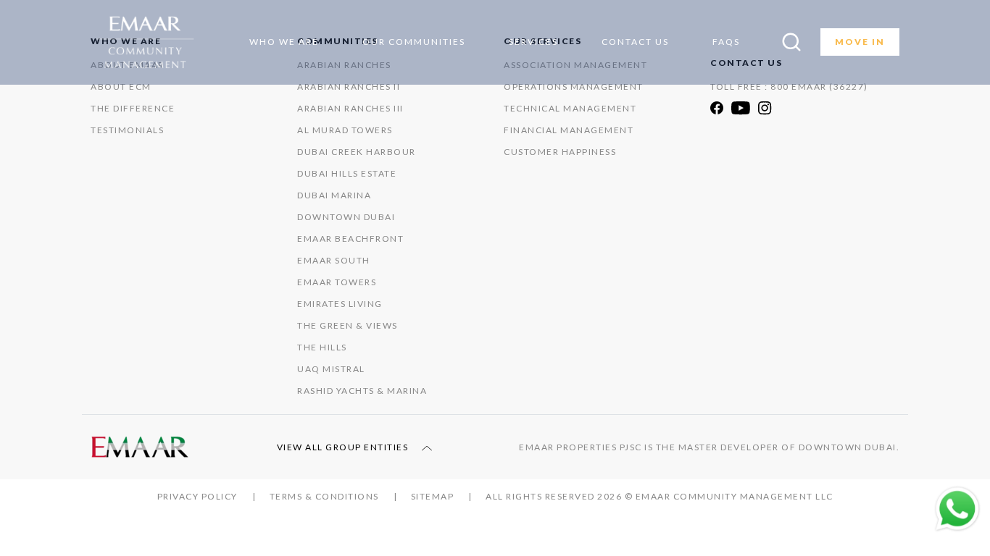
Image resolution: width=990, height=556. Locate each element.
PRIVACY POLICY (197, 496)
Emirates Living (340, 303)
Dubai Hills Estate (346, 173)
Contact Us (635, 41)
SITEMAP (432, 496)
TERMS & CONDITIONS (324, 496)
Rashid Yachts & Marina (362, 390)
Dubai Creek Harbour (356, 151)
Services (533, 41)
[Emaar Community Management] (150, 42)
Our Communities (413, 41)
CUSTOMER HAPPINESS (560, 151)
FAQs (726, 41)
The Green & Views (347, 325)
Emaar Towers (336, 282)
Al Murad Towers (345, 130)
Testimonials (127, 130)
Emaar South (333, 260)
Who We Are (284, 41)
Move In (860, 41)
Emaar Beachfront (350, 238)
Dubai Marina (334, 195)
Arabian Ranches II (348, 86)
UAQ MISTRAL (331, 368)
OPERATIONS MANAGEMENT (574, 86)
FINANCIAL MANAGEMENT (568, 130)
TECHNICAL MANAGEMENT (570, 108)
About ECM (121, 86)
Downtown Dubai (346, 216)
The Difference (133, 108)
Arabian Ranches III (350, 108)
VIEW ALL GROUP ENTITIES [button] (344, 447)
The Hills (322, 347)
